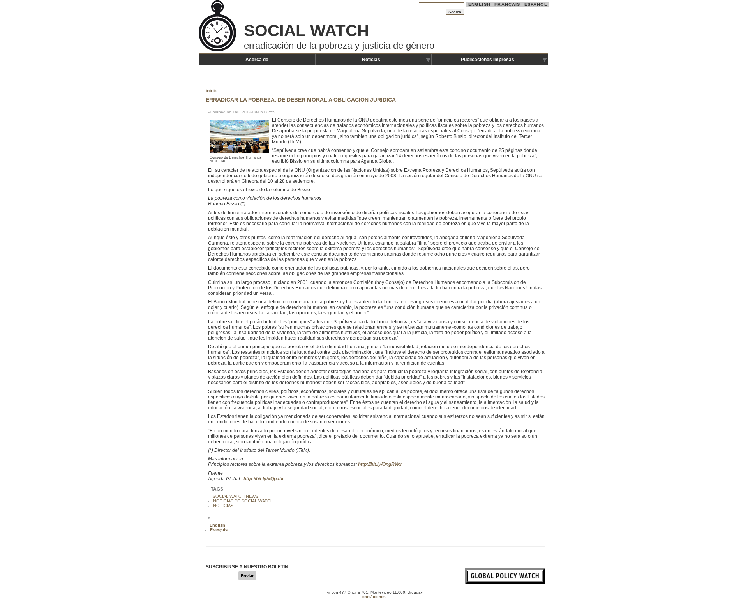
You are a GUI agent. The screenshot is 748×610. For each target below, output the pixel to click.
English (479, 4)
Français (507, 4)
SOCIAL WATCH (306, 30)
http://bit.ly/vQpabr (263, 478)
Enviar (247, 575)
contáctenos (374, 596)
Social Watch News (235, 496)
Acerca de (256, 59)
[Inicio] (218, 50)
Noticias (371, 59)
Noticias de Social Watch (243, 501)
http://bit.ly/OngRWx (379, 464)
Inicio (211, 90)
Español (536, 4)
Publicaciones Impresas (487, 59)
